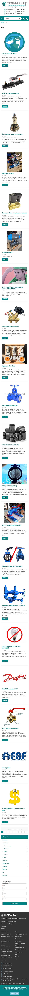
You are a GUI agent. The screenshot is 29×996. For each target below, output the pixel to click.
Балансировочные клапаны (10, 326)
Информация (5, 843)
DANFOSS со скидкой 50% (10, 689)
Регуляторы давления (6, 934)
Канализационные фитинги (10, 445)
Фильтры (17, 931)
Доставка (4, 866)
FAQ (3, 872)
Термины (6, 848)
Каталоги (4, 860)
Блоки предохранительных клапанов (13, 605)
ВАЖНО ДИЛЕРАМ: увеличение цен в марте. (13, 809)
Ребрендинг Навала (8, 173)
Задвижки (3, 960)
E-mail (3, 896)
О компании (5, 840)
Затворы (3, 938)
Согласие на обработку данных (8, 924)
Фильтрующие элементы (21, 934)
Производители (19, 952)
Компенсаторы (18, 941)
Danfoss (17, 956)
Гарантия (4, 869)
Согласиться (14, 993)
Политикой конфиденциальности (14, 989)
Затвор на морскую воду (9, 486)
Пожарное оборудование (21, 949)
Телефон (4, 891)
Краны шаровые (5, 931)
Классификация (7, 846)
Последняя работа (7, 252)
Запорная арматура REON (10, 405)
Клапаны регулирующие (6, 951)
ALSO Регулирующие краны (10, 93)
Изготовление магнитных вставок (12, 134)
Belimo (16, 954)
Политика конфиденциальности (8, 921)
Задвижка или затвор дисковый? (12, 566)
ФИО (3, 885)
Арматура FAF (6, 768)
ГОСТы (5, 851)
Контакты (4, 875)
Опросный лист (5, 863)
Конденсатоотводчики (6, 957)
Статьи (5, 854)
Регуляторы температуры (7, 936)
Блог (5, 857)
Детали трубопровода (20, 943)
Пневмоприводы (19, 938)
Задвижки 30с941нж (8, 366)
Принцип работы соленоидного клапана (14, 213)
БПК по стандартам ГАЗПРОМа (11, 525)
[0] (23, 18)
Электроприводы (19, 936)
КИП (16, 959)
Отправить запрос (14, 903)
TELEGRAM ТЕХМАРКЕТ (9, 54)
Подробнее (5, 65)
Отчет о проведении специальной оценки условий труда (12, 287)
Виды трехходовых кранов (10, 728)
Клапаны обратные (5, 949)
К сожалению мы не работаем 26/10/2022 (11, 647)
